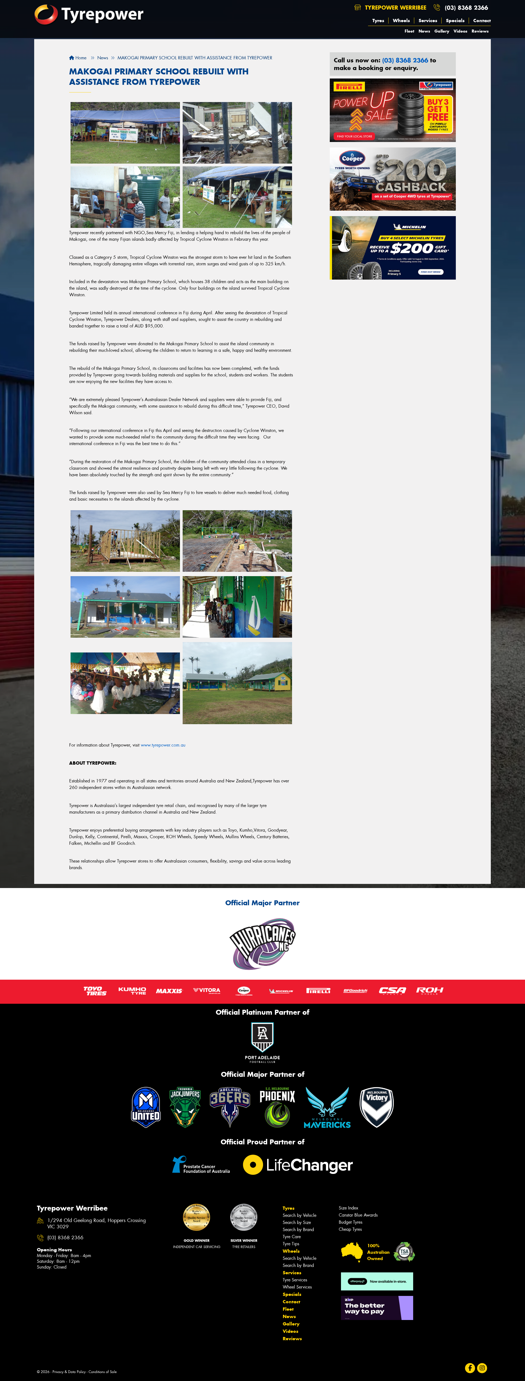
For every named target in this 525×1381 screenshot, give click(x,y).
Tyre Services (295, 1280)
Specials (455, 21)
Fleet (409, 31)
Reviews (480, 31)
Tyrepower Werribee (394, 7)
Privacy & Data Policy (69, 1372)
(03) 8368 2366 (466, 7)
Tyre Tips (291, 1244)
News (424, 31)
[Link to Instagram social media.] (482, 1368)
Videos (460, 31)
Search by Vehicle (299, 1215)
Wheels (401, 21)
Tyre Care (292, 1237)
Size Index (348, 1208)
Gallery (441, 31)
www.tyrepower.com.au (163, 745)
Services (428, 21)
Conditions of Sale (103, 1372)
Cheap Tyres (350, 1229)
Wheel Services (297, 1287)
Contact (482, 21)
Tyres (378, 21)
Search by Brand (298, 1229)
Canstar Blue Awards (358, 1215)
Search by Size (297, 1222)
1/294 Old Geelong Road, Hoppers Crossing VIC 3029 (96, 1223)
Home (80, 58)
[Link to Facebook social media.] (470, 1368)
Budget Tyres (350, 1222)
